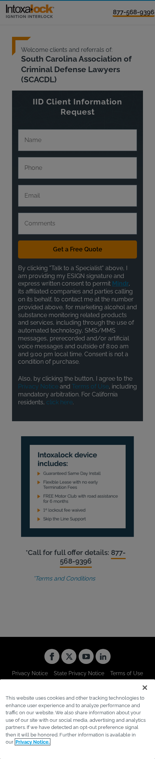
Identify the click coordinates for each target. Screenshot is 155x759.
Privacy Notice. (32, 742)
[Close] (145, 687)
